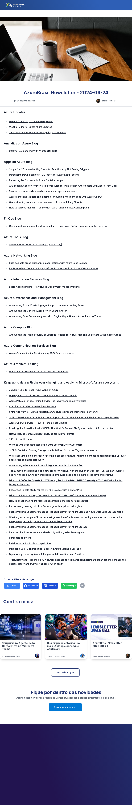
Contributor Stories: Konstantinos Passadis (32, 406)
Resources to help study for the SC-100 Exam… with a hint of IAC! (45, 490)
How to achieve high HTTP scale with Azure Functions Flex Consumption (49, 207)
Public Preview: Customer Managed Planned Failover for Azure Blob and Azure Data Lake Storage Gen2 (66, 511)
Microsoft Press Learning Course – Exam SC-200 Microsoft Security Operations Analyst (57, 495)
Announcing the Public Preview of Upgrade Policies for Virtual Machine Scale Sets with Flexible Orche (65, 334)
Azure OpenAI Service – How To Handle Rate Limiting (38, 422)
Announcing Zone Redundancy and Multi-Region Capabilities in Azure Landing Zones (55, 316)
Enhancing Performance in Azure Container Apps (36, 180)
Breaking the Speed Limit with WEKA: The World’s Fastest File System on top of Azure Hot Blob (61, 428)
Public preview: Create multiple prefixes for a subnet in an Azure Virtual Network (53, 268)
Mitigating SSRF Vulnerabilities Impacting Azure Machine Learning (45, 548)
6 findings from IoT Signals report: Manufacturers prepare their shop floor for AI (53, 411)
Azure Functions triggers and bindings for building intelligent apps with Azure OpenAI (55, 196)
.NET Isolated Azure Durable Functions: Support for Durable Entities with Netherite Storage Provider (64, 417)
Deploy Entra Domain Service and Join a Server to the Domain (43, 395)
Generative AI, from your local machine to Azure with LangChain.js (45, 202)
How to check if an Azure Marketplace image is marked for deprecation (49, 500)
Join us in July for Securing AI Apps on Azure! (34, 390)
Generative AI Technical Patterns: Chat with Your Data (38, 371)
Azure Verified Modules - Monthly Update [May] (35, 244)
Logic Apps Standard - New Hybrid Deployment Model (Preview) (44, 286)
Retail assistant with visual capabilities (30, 543)
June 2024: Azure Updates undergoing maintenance (37, 132)
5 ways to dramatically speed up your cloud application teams (43, 191)
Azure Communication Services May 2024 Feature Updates (41, 353)
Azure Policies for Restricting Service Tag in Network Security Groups (47, 401)
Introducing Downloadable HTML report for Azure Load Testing (44, 174)
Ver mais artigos (65, 672)
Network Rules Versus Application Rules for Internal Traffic (41, 433)
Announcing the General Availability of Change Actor (38, 310)
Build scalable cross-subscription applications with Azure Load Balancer (48, 263)
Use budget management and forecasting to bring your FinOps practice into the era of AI (58, 226)
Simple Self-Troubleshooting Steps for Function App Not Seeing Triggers (49, 169)
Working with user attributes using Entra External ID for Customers (45, 444)
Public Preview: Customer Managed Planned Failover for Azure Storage (48, 527)
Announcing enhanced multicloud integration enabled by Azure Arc (46, 465)
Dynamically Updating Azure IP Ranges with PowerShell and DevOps (46, 554)
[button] (124, 5)
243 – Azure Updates (20, 439)
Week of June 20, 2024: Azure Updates (31, 121)
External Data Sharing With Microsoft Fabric (33, 151)
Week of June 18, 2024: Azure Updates (30, 127)
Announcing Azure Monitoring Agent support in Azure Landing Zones (47, 305)
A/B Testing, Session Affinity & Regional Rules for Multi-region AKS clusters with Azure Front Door (63, 185)
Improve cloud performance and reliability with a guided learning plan (47, 532)
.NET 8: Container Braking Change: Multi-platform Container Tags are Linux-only (53, 450)
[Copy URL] (88, 586)
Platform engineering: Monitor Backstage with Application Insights (45, 506)
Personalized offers (20, 537)
